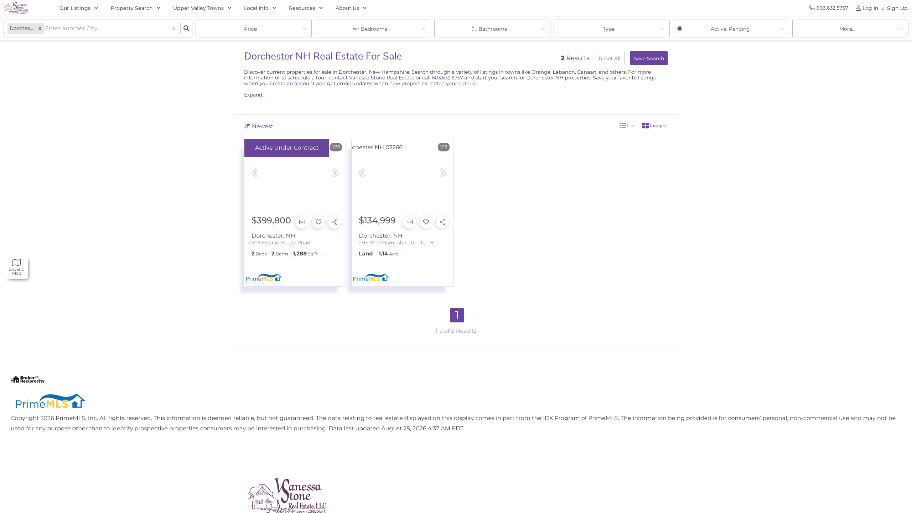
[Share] (335, 222)
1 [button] (457, 315)
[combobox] (46, 29)
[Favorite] (318, 222)
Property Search (132, 8)
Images (657, 125)
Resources (302, 8)
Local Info (256, 8)
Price (250, 29)
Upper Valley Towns (198, 8)
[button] (40, 28)
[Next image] (336, 173)
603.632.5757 (447, 77)
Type (609, 29)
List (630, 125)
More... (847, 29)
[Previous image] (254, 173)
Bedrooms (374, 29)
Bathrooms (492, 29)
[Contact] (302, 222)
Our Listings (74, 8)
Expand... (254, 95)
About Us (347, 8)
